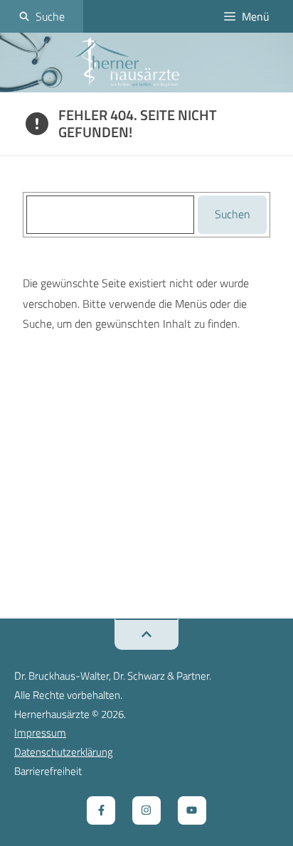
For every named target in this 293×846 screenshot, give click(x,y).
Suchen (232, 214)
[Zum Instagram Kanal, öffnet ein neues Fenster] (146, 810)
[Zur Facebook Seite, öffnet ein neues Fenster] (101, 810)
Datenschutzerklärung (63, 752)
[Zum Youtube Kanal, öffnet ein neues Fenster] (192, 810)
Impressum (40, 732)
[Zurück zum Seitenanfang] (146, 634)
